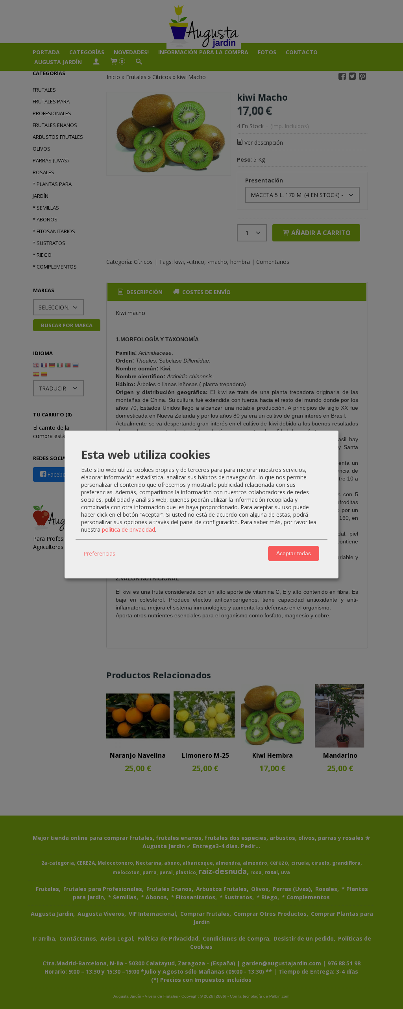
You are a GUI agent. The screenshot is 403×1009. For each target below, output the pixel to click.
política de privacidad (128, 529)
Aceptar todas (293, 553)
